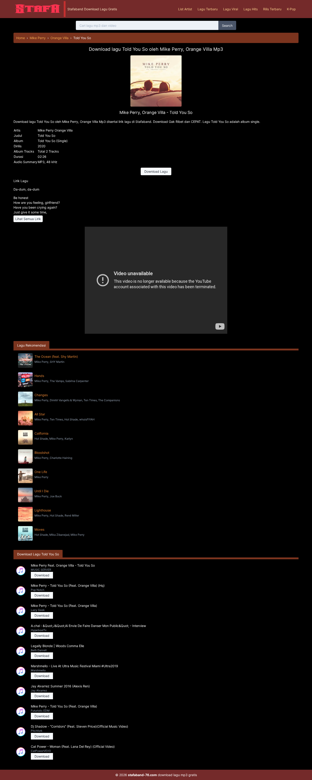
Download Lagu (156, 171)
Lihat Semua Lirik (28, 219)
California (41, 433)
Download (41, 575)
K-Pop (291, 9)
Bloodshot (41, 453)
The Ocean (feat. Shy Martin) (56, 356)
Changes (41, 395)
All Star (39, 414)
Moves (39, 529)
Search (227, 25)
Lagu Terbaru (208, 9)
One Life (40, 472)
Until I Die (41, 491)
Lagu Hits (250, 9)
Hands (39, 376)
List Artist (185, 9)
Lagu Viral (230, 9)
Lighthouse (42, 510)
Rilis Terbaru (272, 9)
